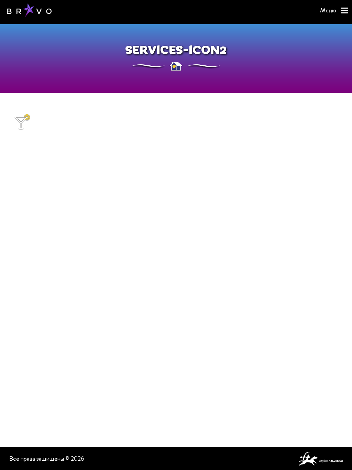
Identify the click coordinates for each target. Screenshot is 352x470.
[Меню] (344, 10)
